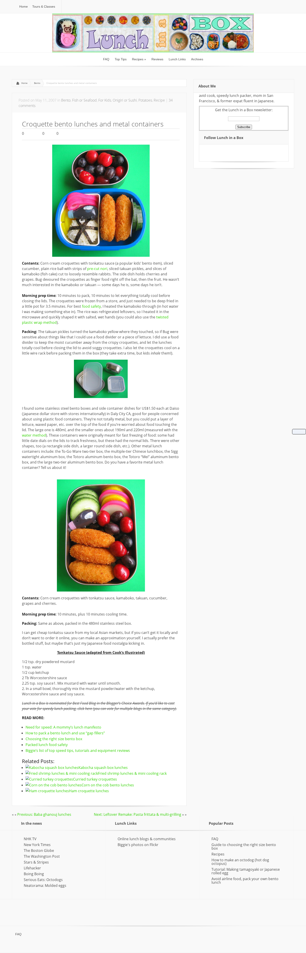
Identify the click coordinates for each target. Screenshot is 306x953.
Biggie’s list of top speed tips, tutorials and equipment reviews (78, 750)
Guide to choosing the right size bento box (243, 846)
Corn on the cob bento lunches (108, 785)
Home (24, 83)
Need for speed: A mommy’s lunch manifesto (63, 727)
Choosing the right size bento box (54, 738)
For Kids (104, 100)
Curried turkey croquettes (95, 779)
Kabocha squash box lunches (103, 767)
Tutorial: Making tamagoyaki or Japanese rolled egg (245, 871)
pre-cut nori (97, 268)
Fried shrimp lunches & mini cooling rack (132, 773)
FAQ (214, 838)
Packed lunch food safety (47, 744)
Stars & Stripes (36, 862)
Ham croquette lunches (89, 790)
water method (34, 435)
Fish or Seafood (84, 100)
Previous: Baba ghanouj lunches (44, 814)
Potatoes (145, 100)
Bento (37, 83)
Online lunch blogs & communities (147, 838)
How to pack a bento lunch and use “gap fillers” (65, 733)
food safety (91, 306)
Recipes (217, 854)
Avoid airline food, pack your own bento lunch (244, 880)
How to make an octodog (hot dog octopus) (240, 861)
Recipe (159, 100)
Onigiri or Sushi (125, 100)
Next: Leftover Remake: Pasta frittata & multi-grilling (137, 814)
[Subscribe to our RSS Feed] (210, 149)
